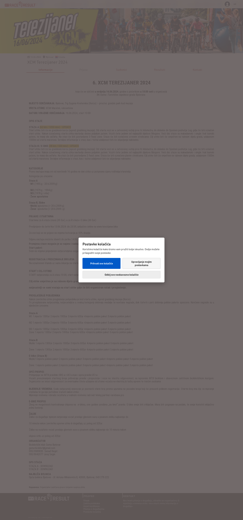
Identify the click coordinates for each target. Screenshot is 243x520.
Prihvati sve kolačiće (101, 263)
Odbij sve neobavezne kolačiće (122, 274)
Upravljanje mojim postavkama (141, 263)
